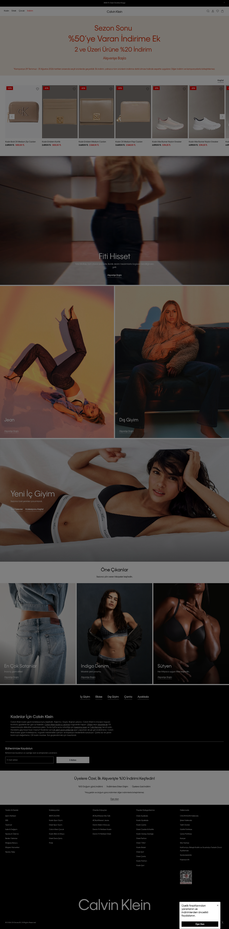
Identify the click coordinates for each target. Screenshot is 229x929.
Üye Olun (199, 924)
